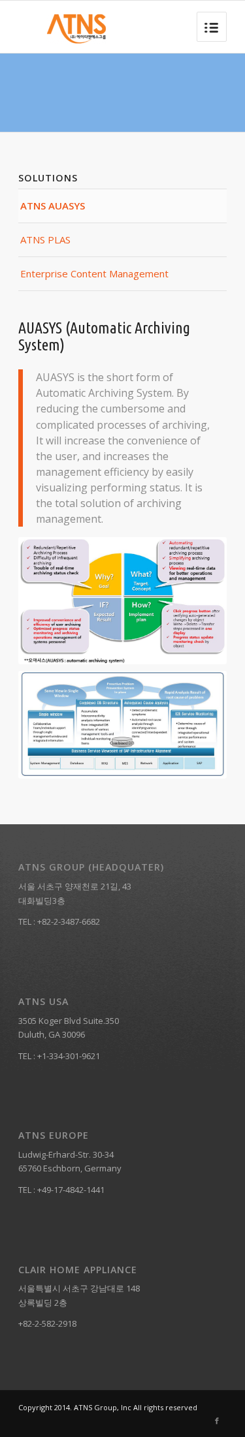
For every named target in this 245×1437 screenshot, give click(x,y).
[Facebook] (217, 1420)
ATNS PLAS (45, 239)
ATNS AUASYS (52, 205)
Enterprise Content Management (94, 273)
